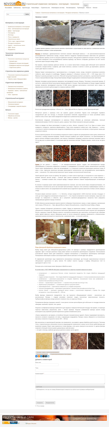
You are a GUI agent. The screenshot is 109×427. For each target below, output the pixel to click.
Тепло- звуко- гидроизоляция (16, 41)
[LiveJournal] (46, 356)
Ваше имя (38, 362)
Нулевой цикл (13, 61)
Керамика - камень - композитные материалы (48, 352)
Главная (37, 12)
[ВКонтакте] (36, 356)
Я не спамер (40, 406)
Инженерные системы (58, 7)
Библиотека (17, 7)
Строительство (45, 7)
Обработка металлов (14, 115)
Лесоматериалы (71, 7)
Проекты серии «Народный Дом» (17, 79)
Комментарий (39, 373)
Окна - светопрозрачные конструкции (18, 28)
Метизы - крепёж (12, 118)
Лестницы (11, 35)
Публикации (80, 7)
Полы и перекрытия (13, 37)
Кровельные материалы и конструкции (19, 26)
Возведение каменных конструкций (19, 65)
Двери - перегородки (14, 30)
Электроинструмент (13, 104)
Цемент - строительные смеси (16, 45)
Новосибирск (35, 7)
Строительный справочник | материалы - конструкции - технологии (52, 4)
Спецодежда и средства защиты (17, 106)
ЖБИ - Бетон (11, 47)
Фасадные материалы (72, 12)
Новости (88, 7)
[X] (43, 356)
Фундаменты (11, 49)
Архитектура (26, 7)
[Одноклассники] (39, 356)
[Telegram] (48, 356)
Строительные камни (14, 39)
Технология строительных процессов (18, 59)
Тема (36, 368)
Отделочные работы (15, 67)
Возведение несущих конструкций (18, 63)
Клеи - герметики (13, 94)
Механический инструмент (15, 102)
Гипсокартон (11, 33)
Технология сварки (13, 113)
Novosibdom (8, 7)
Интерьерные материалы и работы (18, 88)
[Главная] (14, 3)
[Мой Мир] (41, 356)
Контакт (95, 7)
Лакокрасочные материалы (15, 86)
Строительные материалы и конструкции (52, 12)
